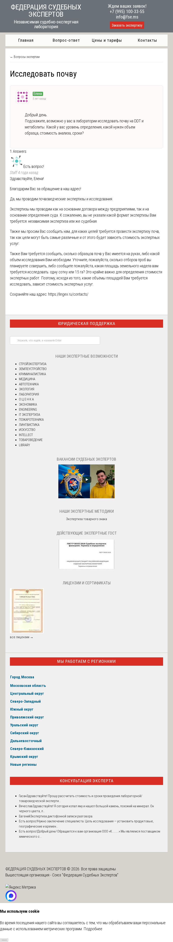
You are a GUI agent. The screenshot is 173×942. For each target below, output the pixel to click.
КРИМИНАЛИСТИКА (32, 374)
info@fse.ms (127, 17)
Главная (26, 40)
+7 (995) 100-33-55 (127, 11)
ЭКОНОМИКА (28, 404)
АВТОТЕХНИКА (29, 384)
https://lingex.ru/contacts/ (68, 294)
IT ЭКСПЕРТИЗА (29, 415)
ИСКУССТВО (27, 430)
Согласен (4, 940)
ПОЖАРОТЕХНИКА (31, 420)
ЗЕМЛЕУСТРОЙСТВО (33, 369)
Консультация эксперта (87, 780)
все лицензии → (21, 637)
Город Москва (22, 677)
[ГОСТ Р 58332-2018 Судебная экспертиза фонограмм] (86, 569)
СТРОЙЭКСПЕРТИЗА (32, 364)
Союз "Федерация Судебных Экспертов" (85, 875)
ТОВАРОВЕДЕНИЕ (31, 440)
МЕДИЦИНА (27, 379)
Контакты (147, 40)
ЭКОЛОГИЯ (26, 389)
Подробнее (93, 928)
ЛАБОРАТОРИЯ (29, 394)
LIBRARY (24, 445)
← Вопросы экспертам (25, 57)
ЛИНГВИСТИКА (29, 425)
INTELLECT (26, 435)
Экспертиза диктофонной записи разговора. (61, 816)
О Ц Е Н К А (26, 399)
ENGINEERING (28, 409)
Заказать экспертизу (127, 25)
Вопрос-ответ (66, 40)
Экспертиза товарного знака (86, 519)
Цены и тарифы (107, 40)
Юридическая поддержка (86, 323)
